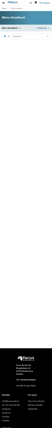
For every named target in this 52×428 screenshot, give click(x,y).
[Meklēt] (30, 3)
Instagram (6, 409)
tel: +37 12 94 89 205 (11, 405)
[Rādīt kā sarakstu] (9, 36)
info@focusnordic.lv (10, 401)
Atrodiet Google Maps (26, 385)
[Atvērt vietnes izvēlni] (5, 3)
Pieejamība (32, 409)
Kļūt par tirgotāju (35, 405)
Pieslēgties (46, 3)
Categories (42, 28)
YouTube (5, 417)
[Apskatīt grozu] (35, 3)
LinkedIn (5, 420)
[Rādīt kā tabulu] (5, 36)
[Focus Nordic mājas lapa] (12, 3)
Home (4, 8)
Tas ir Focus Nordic (36, 401)
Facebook (6, 413)
